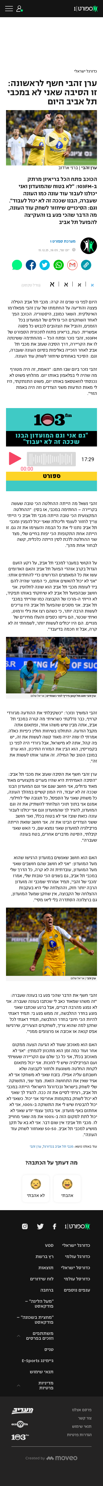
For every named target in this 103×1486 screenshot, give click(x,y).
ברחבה (47, 1290)
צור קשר (85, 1418)
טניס (49, 1349)
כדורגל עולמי (77, 1256)
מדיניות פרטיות (46, 1385)
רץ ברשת (44, 1256)
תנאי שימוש (42, 1371)
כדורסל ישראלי (75, 1267)
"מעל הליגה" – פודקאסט (39, 1303)
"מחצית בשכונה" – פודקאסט (35, 1320)
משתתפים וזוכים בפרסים (40, 1336)
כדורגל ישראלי (85, 71)
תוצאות (46, 1267)
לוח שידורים (42, 1278)
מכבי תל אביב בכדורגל (58, 1146)
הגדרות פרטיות (79, 1435)
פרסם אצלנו (82, 1410)
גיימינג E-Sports (38, 1360)
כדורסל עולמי (77, 1278)
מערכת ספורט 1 (63, 241)
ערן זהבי (35, 1146)
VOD (49, 1245)
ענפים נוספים (77, 1290)
